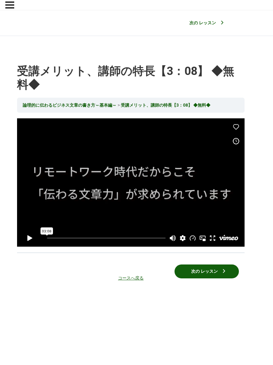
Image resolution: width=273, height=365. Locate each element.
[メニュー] (10, 5)
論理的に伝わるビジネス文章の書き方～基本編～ (70, 105)
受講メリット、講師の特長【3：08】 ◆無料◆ (165, 105)
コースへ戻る (131, 278)
